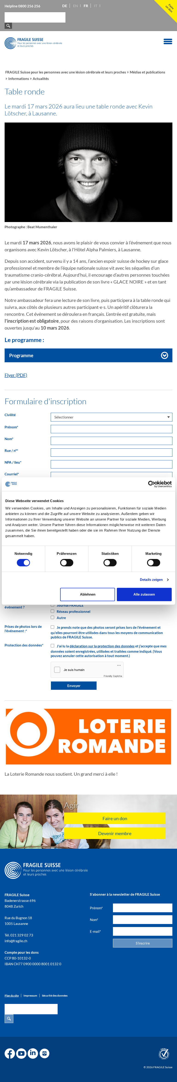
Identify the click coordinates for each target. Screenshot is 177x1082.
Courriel (12, 474)
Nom (9, 439)
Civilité (10, 415)
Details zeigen (151, 580)
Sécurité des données (55, 995)
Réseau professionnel (73, 611)
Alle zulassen (144, 594)
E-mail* (95, 931)
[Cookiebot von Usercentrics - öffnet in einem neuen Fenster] (151, 484)
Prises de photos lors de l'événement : (23, 628)
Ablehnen (87, 594)
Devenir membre (114, 833)
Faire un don (115, 818)
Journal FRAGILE (70, 605)
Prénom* (96, 908)
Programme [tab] (21, 355)
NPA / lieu (13, 462)
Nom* (94, 920)
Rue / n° (11, 450)
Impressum (30, 995)
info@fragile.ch (16, 941)
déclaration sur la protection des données (102, 646)
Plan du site (12, 995)
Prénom (11, 427)
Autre (61, 618)
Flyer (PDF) (16, 375)
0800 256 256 (29, 6)
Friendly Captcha (113, 676)
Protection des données (24, 645)
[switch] (66, 562)
